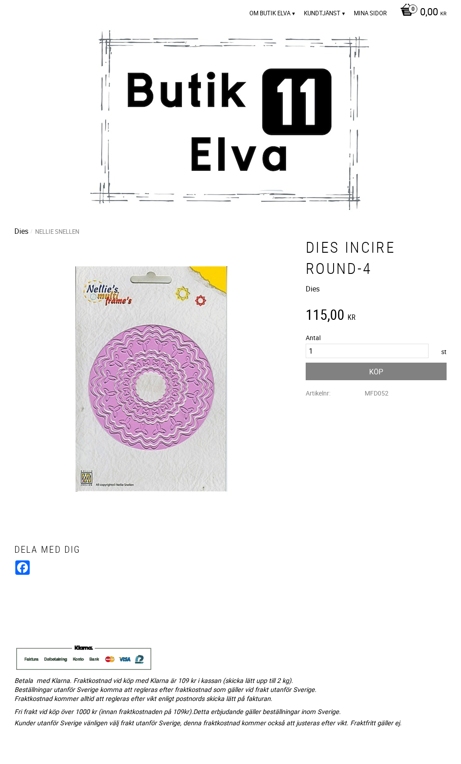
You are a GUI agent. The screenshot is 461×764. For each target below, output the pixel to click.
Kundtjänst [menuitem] (322, 13)
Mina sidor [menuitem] (370, 13)
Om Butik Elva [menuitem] (269, 13)
